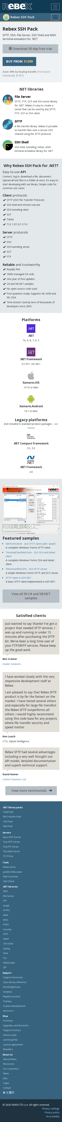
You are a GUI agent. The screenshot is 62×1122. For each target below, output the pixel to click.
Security (7, 929)
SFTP (5, 934)
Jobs (5, 1078)
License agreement (13, 1044)
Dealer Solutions (12, 664)
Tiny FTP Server (11, 846)
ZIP (4, 967)
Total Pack (8, 811)
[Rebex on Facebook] (4, 1092)
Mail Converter (10, 876)
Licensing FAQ (10, 1039)
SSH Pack (8, 821)
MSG (5, 919)
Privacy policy (51, 1112)
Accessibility (52, 1116)
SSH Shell (8, 943)
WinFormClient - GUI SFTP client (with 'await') (31, 543)
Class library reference (14, 982)
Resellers (8, 1049)
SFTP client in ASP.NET (18, 577)
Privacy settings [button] (50, 1108)
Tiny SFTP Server (11, 841)
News (6, 1073)
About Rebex (10, 1059)
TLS (5, 958)
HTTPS (6, 910)
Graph (6, 905)
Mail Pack (7, 826)
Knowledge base (11, 986)
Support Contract (12, 1030)
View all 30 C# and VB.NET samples (31, 596)
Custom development (14, 1006)
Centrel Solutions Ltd (14, 779)
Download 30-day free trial (32, 49)
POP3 (6, 924)
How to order (10, 1035)
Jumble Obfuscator (12, 871)
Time (5, 953)
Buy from (19, 61)
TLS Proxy (8, 856)
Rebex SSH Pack (20, 29)
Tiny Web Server (11, 851)
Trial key (7, 1001)
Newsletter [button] (8, 1010)
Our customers (11, 1068)
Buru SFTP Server (12, 837)
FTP (5, 900)
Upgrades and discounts (15, 1025)
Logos (6, 1083)
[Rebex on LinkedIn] (10, 1092)
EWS (5, 891)
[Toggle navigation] (55, 7)
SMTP (6, 938)
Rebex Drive (9, 867)
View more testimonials (30, 790)
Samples (7, 991)
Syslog (6, 948)
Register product (11, 996)
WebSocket (9, 962)
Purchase (8, 1020)
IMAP (5, 915)
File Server (8, 896)
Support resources (13, 977)
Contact (7, 1087)
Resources (8, 1063)
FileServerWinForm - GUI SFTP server (26, 569)
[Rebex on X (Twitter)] (7, 1092)
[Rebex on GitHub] (13, 1092)
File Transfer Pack (12, 816)
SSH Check (8, 881)
